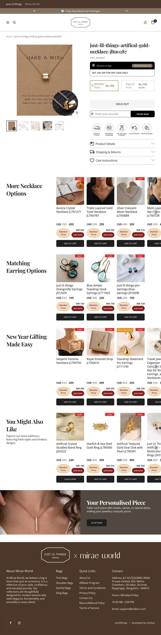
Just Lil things (14, 4)
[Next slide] (155, 212)
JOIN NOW (77, 235)
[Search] (14, 22)
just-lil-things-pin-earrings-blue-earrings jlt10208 (128, 289)
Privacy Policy (87, 593)
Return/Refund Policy (92, 603)
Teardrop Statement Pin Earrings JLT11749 (130, 362)
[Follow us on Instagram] (19, 623)
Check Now (143, 114)
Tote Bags (62, 578)
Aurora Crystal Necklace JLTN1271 (68, 210)
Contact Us (85, 598)
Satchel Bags (63, 588)
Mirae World (32, 4)
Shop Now (96, 522)
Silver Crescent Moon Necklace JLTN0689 (127, 211)
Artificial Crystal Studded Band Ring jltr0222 (69, 447)
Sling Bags (62, 593)
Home (9, 36)
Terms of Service (89, 608)
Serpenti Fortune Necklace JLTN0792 (68, 361)
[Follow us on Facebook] (10, 623)
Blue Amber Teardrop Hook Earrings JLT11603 (98, 289)
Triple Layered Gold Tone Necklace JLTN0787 (99, 211)
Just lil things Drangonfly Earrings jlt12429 (69, 289)
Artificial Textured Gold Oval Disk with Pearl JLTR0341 (130, 447)
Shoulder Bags (64, 583)
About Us (84, 578)
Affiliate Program (89, 583)
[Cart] (153, 22)
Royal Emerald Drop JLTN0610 (100, 361)
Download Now (140, 65)
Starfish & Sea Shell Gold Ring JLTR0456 (99, 445)
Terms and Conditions (92, 588)
